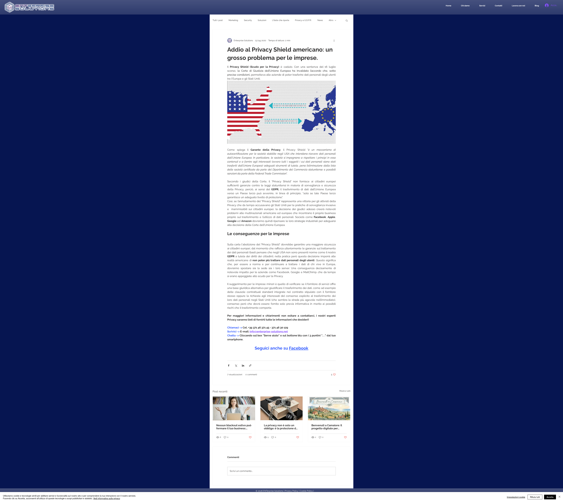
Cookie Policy (306, 491)
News (320, 20)
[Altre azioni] (334, 40)
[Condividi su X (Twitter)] (235, 365)
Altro (331, 20)
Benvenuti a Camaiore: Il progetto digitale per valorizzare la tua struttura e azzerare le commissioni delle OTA (328, 427)
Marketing (233, 20)
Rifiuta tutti (535, 497)
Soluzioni (262, 20)
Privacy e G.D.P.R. (303, 20)
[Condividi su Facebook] (228, 365)
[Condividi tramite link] (250, 365)
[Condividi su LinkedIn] (243, 365)
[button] (346, 20)
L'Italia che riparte (280, 20)
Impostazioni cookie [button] (516, 497)
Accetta (550, 497)
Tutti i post (218, 20)
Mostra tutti (344, 391)
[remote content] (281, 352)
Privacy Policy (291, 491)
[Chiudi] (559, 497)
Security (248, 20)
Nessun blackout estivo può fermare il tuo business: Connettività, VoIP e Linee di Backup (233, 427)
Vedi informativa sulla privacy (106, 498)
